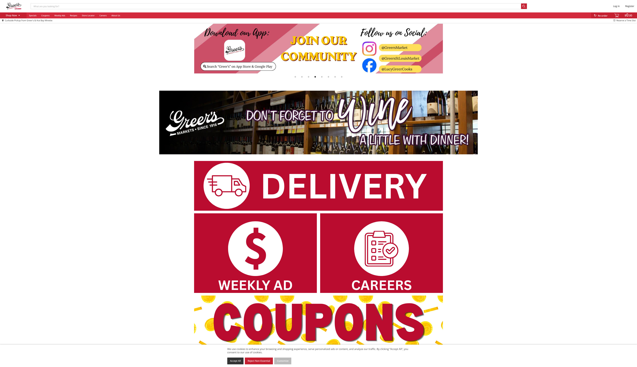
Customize (283, 361)
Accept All (235, 361)
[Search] (524, 6)
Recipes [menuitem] (73, 15)
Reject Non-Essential (259, 361)
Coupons (45, 15)
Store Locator (88, 15)
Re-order (602, 15)
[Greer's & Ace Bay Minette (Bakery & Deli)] (14, 6)
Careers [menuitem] (103, 15)
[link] (318, 48)
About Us (115, 15)
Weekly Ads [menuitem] (59, 15)
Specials (32, 15)
